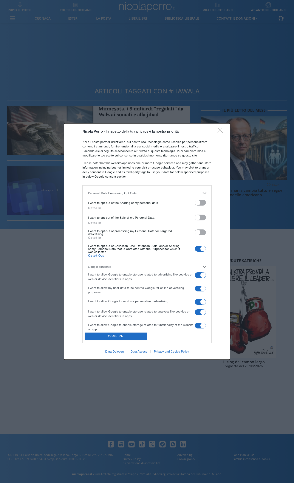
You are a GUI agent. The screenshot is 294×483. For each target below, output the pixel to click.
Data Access (138, 351)
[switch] (200, 203)
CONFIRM (116, 336)
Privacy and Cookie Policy (171, 351)
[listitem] (147, 193)
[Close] (221, 132)
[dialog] (147, 241)
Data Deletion (114, 351)
